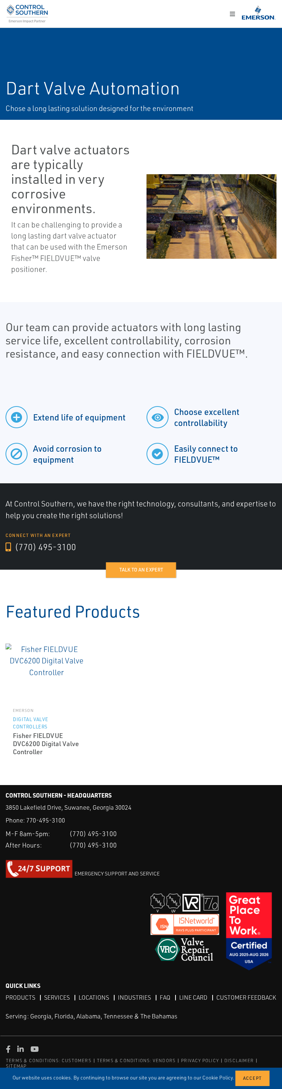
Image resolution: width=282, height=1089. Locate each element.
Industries (134, 997)
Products (20, 997)
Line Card (193, 997)
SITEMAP (16, 1066)
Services (57, 997)
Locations (94, 997)
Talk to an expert (141, 570)
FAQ (165, 997)
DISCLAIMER (239, 1060)
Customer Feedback (246, 997)
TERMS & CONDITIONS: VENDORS (136, 1060)
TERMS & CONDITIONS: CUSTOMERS (48, 1060)
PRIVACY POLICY (200, 1060)
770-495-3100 (45, 820)
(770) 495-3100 (44, 546)
